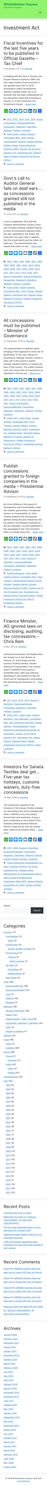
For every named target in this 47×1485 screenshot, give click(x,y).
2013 (15, 119)
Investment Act (24, 153)
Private (9, 1056)
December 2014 (11, 1425)
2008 (24, 269)
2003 (31, 265)
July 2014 (8, 1434)
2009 (31, 269)
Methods (8, 1006)
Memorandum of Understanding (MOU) (23, 874)
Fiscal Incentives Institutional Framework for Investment (22, 730)
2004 (37, 265)
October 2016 (10, 1405)
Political (16, 130)
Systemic (26, 130)
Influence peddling (15, 1031)
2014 (21, 119)
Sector (7, 1052)
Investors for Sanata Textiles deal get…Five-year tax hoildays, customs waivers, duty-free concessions (23, 779)
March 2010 (9, 1450)
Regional (10, 1002)
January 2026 (10, 1335)
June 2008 (9, 1458)
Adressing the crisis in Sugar (17, 1213)
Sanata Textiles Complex (16, 859)
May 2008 (8, 1463)
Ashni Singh (12, 134)
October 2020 (10, 1359)
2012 (9, 119)
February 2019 (11, 1384)
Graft (8, 1027)
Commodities (12, 936)
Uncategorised (11, 1077)
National (8, 130)
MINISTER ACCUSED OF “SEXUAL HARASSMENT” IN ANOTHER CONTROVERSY (20, 1220)
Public (9, 1064)
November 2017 (11, 1396)
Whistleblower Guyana (20, 4)
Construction (12, 944)
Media (7, 1297)
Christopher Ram (12, 138)
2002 (24, 265)
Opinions (8, 1035)
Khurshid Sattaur (32, 433)
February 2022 (11, 1339)
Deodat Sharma (34, 141)
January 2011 (10, 1446)
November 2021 (11, 1343)
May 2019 (8, 1376)
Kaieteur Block (15, 973)
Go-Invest (33, 866)
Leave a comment (15, 164)
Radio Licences (17, 961)
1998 (39, 261)
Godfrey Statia (11, 145)
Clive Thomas (27, 138)
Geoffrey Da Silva (18, 866)
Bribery (9, 1015)
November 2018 (11, 1392)
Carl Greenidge (21, 719)
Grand (9, 1044)
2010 (37, 269)
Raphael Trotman (12, 448)
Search (7, 905)
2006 (12, 269)
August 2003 (10, 1467)
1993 (9, 261)
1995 (21, 261)
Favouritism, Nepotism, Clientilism (20, 127)
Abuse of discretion (13, 276)
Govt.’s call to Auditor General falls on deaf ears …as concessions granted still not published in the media (23, 193)
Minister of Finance (13, 298)
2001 (18, 265)
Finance (7, 1288)
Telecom (12, 957)
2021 (35, 272)
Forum (7, 1268)
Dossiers (8, 932)
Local (8, 994)
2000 (12, 265)
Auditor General (27, 134)
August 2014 (10, 1430)
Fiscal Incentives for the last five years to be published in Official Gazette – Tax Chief (23, 53)
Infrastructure (12, 953)
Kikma (7, 1278)
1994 (15, 261)
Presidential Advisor (33, 444)
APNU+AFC (12, 418)
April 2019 (8, 1380)
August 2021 (10, 1347)
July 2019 (8, 1372)
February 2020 (11, 1368)
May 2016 (8, 1409)
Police (10, 1068)
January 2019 (10, 1388)
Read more (31, 104)
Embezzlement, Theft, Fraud (19, 1019)
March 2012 (9, 1442)
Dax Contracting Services (21, 722)
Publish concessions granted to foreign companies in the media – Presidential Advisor (23, 478)
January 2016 (10, 1413)
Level (6, 982)
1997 (33, 261)
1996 (27, 261)
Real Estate (11, 978)
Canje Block (13, 969)
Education (12, 1060)
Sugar (10, 940)
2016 (33, 119)
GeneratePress (23, 1481)
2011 (6, 272)
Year (6, 1081)
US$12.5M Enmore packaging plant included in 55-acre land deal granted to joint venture (23, 1245)
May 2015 (8, 1421)
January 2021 (10, 1351)
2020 (29, 272)
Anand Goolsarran (15, 573)
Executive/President (13, 852)
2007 (18, 269)
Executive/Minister (25, 123)
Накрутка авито (12, 1306)
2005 (6, 269)
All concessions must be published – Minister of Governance (22, 328)
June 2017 (9, 1401)
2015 (27, 119)
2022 (8, 1192)
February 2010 (11, 1454)
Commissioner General (15, 141)
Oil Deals (10, 965)
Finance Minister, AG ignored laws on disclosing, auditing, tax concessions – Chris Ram (23, 631)
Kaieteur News (35, 295)
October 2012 (10, 1438)
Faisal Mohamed (20, 726)
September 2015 (12, 1417)
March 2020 (9, 1363)
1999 (6, 265)
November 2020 (11, 1355)
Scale (6, 1039)
